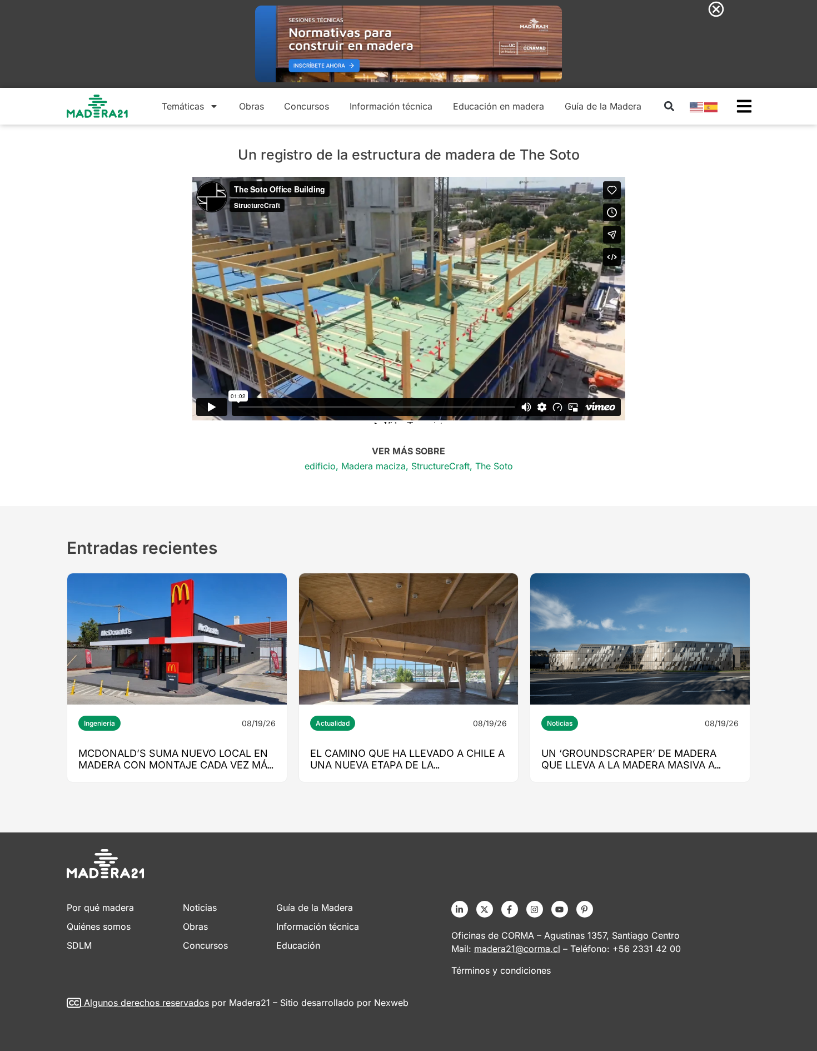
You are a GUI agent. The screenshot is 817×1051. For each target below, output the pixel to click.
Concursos (306, 106)
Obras (251, 106)
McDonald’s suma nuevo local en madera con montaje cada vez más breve (176, 764)
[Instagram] (534, 909)
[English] (697, 106)
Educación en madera (498, 106)
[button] (669, 106)
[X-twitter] (484, 909)
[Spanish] (711, 106)
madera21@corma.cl (517, 948)
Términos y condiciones (501, 970)
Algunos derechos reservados (146, 1002)
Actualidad (333, 723)
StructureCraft (440, 466)
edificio (320, 466)
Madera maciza (373, 466)
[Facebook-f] (509, 909)
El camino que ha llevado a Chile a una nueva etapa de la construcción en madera (407, 764)
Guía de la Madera (603, 106)
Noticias (559, 723)
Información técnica (391, 106)
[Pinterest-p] (584, 909)
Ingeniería (99, 723)
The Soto (494, 466)
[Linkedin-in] (459, 909)
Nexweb (391, 1002)
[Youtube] (559, 909)
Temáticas (183, 106)
